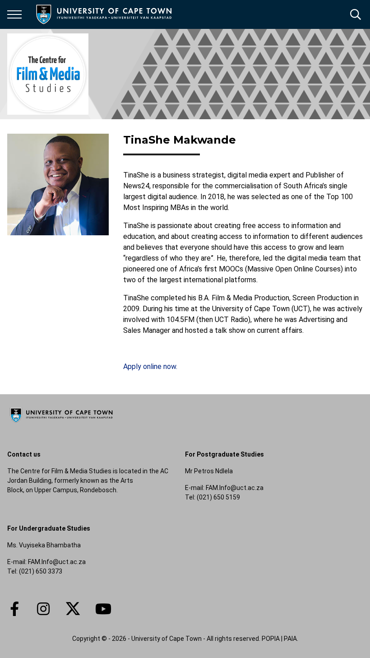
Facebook (14, 609)
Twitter (73, 609)
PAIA (290, 638)
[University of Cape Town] (61, 423)
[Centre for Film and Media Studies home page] (47, 74)
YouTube (103, 609)
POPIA (271, 638)
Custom (43, 609)
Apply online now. (150, 366)
